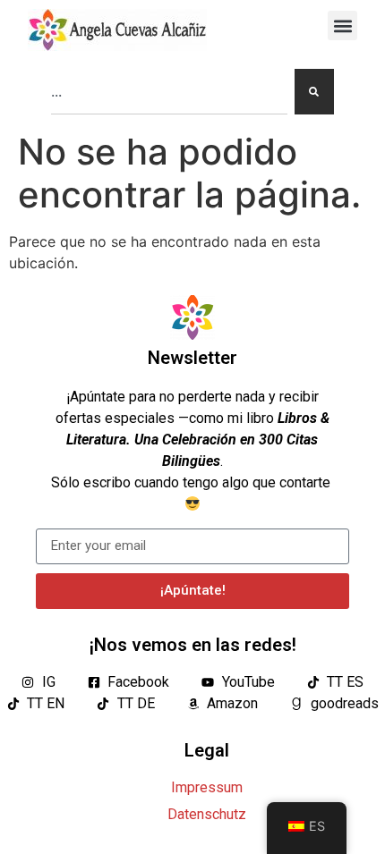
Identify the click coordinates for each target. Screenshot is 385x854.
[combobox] (169, 91)
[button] (342, 25)
